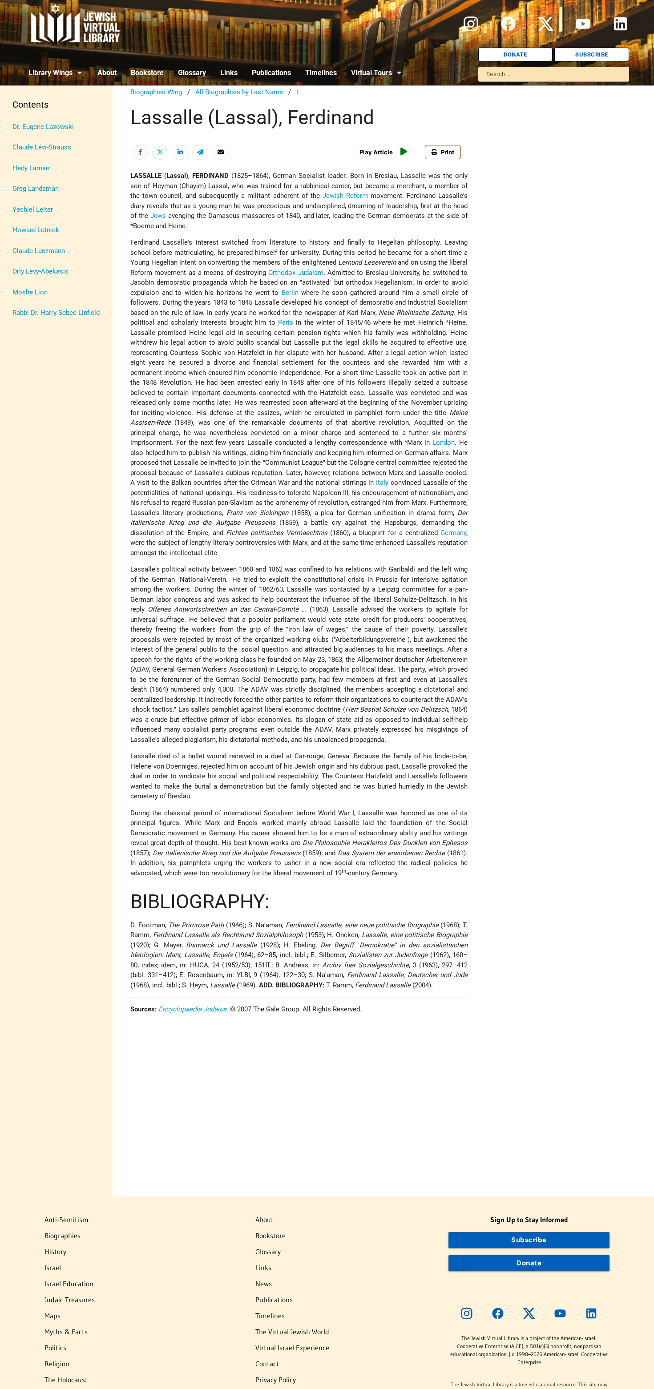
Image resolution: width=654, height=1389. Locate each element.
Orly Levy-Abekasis (40, 271)
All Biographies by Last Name (239, 92)
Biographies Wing (156, 92)
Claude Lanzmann (38, 251)
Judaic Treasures (69, 1299)
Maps (52, 1315)
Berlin (290, 293)
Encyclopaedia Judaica (192, 1009)
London (443, 443)
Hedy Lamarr (31, 168)
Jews (158, 216)
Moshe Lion (30, 292)
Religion (56, 1363)
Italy (382, 483)
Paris (285, 322)
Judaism (310, 273)
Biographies (62, 1235)
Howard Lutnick (35, 230)
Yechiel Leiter (32, 209)
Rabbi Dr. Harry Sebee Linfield (56, 313)
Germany (453, 533)
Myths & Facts (66, 1331)
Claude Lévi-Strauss (41, 147)
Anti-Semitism (66, 1219)
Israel (52, 1267)
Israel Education (68, 1283)
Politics (55, 1347)
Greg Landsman (35, 189)
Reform (357, 196)
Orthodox (281, 273)
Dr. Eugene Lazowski (43, 127)
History (55, 1251)
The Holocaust (66, 1379)
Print (447, 152)
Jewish (333, 196)
